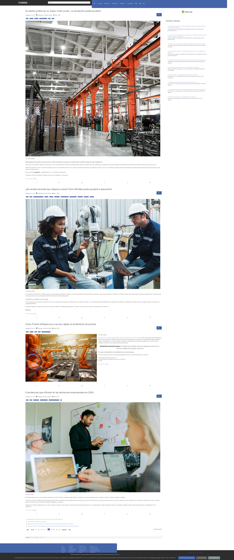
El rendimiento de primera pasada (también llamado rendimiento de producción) (118, 337)
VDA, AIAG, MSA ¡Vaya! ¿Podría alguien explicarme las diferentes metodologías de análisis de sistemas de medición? (53, 526)
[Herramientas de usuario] (159, 14)
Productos (63, 550)
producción (36, 18)
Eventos (70, 547)
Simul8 (49, 18)
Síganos (80, 552)
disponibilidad (86, 196)
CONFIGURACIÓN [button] (201, 557)
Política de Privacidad (94, 549)
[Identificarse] (95, 3)
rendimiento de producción (46, 331)
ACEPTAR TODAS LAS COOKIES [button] (186, 557)
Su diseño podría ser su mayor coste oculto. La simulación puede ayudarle (63, 11)
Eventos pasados (72, 549)
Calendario (71, 546)
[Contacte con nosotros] (140, 4)
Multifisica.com (82, 550)
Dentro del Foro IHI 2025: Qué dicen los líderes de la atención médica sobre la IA (45, 519)
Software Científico (83, 549)
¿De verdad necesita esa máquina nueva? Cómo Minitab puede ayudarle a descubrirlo (68, 189)
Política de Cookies (155, 557)
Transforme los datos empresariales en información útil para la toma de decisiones (187, 60)
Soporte (63, 552)
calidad (27, 18)
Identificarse (92, 552)
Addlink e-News (82, 546)
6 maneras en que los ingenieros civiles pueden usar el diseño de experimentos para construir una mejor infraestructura (187, 36)
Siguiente (64, 529)
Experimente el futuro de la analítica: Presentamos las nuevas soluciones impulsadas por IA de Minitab (50, 523)
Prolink (53, 18)
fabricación (31, 18)
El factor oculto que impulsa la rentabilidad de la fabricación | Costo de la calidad (187, 44)
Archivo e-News (82, 547)
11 (56, 529)
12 (59, 529)
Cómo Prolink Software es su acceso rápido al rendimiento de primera (60, 324)
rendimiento (92, 196)
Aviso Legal (92, 546)
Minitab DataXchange (73, 196)
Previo (32, 529)
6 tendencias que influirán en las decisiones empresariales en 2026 (59, 392)
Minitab (33, 15)
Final (70, 529)
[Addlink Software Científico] (23, 3)
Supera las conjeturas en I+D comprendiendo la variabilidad (182, 97)
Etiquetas (63, 549)
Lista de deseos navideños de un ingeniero (36, 521)
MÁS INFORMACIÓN (214, 557)
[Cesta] (144, 4)
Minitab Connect (57, 196)
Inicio (27, 529)
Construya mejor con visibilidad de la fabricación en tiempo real (183, 74)
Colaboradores (72, 550)
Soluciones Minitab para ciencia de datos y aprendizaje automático (184, 67)
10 (53, 529)
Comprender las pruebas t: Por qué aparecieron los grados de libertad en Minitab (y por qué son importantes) (187, 27)
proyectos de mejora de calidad (38, 196)
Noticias (63, 547)
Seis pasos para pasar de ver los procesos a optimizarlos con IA (183, 82)
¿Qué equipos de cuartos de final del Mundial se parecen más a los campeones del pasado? (187, 52)
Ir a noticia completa (32, 178)
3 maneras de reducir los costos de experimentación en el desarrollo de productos (187, 89)
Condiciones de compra (94, 550)
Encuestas (71, 552)
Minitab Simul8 (80, 196)
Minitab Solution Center (43, 18)
